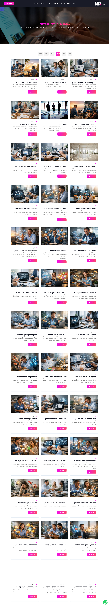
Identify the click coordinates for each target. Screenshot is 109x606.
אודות (74, 3)
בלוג (48, 3)
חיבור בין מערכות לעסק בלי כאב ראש (55, 461)
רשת (52, 53)
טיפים (40, 53)
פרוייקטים (55, 3)
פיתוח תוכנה (63, 125)
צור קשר (36, 3)
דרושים (42, 3)
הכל (70, 53)
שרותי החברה (66, 3)
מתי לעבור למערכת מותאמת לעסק (25, 251)
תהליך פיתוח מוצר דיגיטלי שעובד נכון (84, 83)
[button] (2, 9)
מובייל (58, 53)
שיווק (64, 53)
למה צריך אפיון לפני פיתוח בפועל (56, 377)
